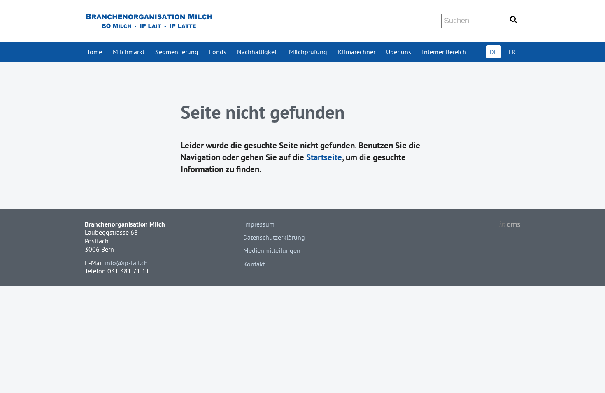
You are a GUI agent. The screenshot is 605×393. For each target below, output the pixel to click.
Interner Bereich (444, 52)
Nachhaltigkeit (257, 52)
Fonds (217, 52)
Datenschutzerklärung (274, 237)
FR (512, 52)
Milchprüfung (308, 52)
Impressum (259, 224)
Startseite (324, 157)
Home (93, 52)
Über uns (398, 52)
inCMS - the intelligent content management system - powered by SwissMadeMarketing (509, 225)
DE (494, 52)
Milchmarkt (128, 52)
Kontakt (254, 264)
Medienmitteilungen (271, 250)
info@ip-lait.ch (126, 263)
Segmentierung (176, 52)
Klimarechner (356, 52)
